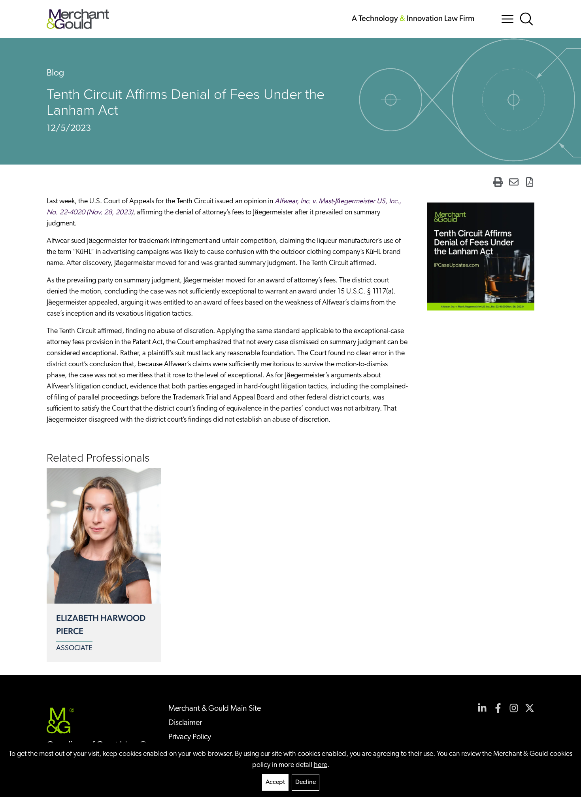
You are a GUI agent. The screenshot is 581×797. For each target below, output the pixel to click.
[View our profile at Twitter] (529, 708)
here (320, 765)
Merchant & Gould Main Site (214, 709)
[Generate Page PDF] (529, 182)
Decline (305, 782)
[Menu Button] (507, 19)
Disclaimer (185, 723)
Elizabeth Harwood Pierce (100, 624)
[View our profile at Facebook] (498, 708)
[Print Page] (498, 182)
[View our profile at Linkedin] (482, 708)
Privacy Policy (189, 737)
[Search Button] (526, 19)
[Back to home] (78, 19)
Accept (275, 782)
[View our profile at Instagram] (514, 708)
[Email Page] (514, 182)
